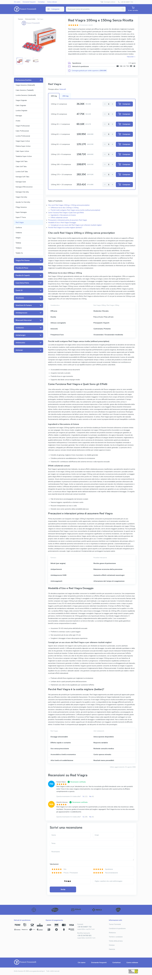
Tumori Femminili (115, 924)
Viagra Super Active (23, 141)
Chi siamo (17, 2)
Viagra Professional (23, 126)
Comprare (126, 104)
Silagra (18, 238)
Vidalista (19, 233)
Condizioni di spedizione (117, 928)
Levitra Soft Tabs (22, 171)
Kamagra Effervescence (24, 187)
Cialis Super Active (22, 151)
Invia (63, 889)
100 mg (54, 96)
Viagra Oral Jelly (21, 197)
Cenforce (19, 227)
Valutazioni (54, 864)
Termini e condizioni (116, 937)
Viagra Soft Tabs (22, 161)
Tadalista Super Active (24, 156)
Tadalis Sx (19, 253)
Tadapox (19, 248)
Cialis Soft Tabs (21, 166)
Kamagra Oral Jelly (22, 192)
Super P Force (21, 217)
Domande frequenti (29, 2)
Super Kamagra (21, 212)
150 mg (65, 96)
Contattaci (41, 2)
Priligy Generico (21, 207)
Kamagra (19, 116)
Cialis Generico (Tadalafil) (25, 90)
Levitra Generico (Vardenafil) (26, 95)
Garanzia (112, 949)
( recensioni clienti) (86, 25)
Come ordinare (52, 2)
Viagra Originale (21, 100)
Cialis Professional (22, 131)
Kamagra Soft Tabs (22, 177)
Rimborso (112, 933)
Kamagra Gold (21, 182)
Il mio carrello (133, 10)
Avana (18, 121)
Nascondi (130, 57)
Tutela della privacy (116, 941)
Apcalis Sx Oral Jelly (23, 202)
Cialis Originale (21, 105)
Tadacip (18, 243)
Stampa (111, 945)
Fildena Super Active (23, 146)
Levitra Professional (23, 136)
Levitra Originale (21, 110)
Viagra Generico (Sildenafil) (25, 85)
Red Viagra (20, 222)
